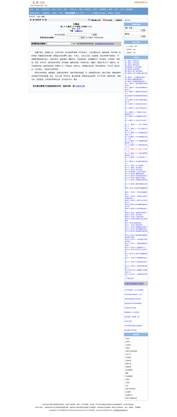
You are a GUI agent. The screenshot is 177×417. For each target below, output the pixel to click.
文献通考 (128, 367)
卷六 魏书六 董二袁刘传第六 (134, 71)
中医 (60, 13)
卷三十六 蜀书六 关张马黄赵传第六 (136, 176)
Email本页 (108, 20)
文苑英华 (128, 360)
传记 (59, 9)
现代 (65, 9)
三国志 (127, 382)
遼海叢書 (129, 9)
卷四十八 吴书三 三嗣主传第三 (134, 217)
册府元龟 (128, 364)
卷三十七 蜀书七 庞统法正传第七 (135, 178)
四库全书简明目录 (131, 398)
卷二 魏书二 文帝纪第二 (132, 63)
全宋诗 (127, 338)
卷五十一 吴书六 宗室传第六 (134, 225)
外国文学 (88, 9)
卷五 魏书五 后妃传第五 (132, 69)
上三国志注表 (129, 278)
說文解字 (128, 392)
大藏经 (54, 13)
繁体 (103, 13)
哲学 (95, 9)
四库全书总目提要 (131, 351)
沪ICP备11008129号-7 (120, 410)
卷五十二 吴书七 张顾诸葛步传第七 (136, 227)
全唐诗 (127, 348)
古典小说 (73, 9)
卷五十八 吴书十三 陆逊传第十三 (135, 247)
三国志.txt (78, 31)
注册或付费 (80, 86)
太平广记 (128, 354)
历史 (54, 9)
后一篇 (44, 20)
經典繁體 (102, 9)
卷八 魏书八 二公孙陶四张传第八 (135, 77)
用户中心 (128, 20)
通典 (126, 373)
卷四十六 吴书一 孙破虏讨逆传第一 (136, 213)
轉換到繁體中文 (142, 2)
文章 (116, 9)
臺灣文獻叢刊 (35, 13)
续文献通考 (129, 370)
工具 (122, 9)
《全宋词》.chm (130, 49)
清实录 (117, 13)
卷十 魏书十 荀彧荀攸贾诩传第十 (135, 81)
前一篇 (32, 20)
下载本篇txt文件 (95, 20)
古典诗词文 (45, 9)
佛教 (110, 9)
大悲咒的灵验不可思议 (134, 284)
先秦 (37, 9)
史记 (126, 385)
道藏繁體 (45, 13)
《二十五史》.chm (131, 46)
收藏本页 (119, 20)
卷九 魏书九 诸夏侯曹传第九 (134, 79)
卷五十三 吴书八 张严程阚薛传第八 (136, 229)
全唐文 (127, 379)
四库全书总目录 (130, 389)
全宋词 (127, 342)
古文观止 (128, 345)
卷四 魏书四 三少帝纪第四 (133, 67)
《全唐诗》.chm (130, 52)
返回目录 (38, 20)
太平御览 (128, 357)
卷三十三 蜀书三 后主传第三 (134, 169)
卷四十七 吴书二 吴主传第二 (134, 215)
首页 (31, 9)
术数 (80, 9)
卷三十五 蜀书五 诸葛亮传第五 (134, 174)
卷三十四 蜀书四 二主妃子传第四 (135, 171)
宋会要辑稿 (129, 376)
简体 (100, 13)
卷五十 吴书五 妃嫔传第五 (133, 223)
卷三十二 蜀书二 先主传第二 (134, 167)
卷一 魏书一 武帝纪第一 (132, 61)
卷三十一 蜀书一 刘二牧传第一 (134, 165)
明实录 (110, 13)
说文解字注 (129, 395)
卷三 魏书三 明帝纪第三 (132, 65)
